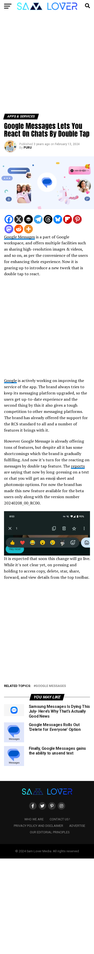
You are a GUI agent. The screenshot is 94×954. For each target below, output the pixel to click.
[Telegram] (38, 219)
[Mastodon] (9, 229)
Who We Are (34, 819)
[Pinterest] (77, 219)
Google (10, 380)
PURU (28, 147)
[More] (28, 229)
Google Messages (19, 237)
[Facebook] (9, 219)
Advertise (77, 826)
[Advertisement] (47, 65)
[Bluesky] (57, 219)
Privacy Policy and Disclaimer (38, 826)
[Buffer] (28, 219)
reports (78, 466)
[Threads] (48, 219)
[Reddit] (18, 229)
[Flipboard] (67, 219)
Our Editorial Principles (49, 832)
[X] (18, 219)
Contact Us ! (60, 819)
